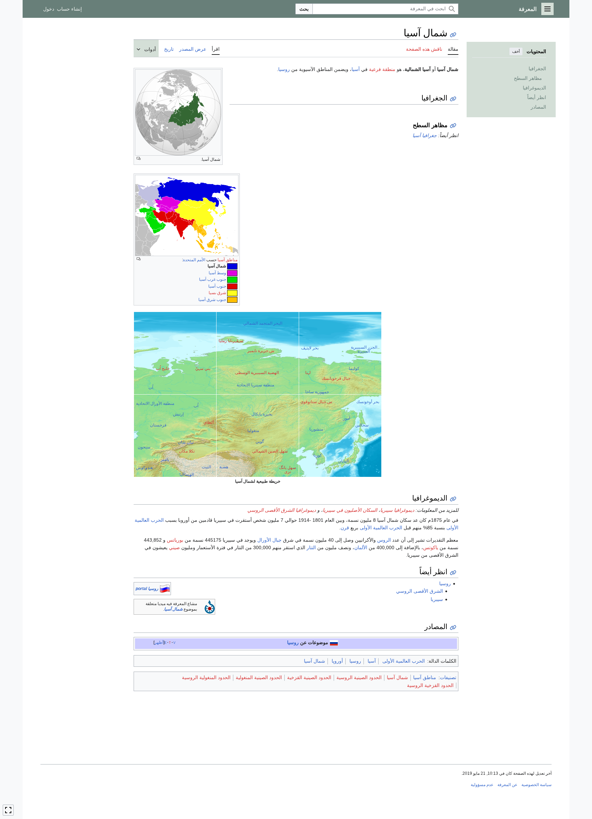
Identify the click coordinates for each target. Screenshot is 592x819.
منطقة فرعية (382, 69)
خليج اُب (163, 368)
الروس (384, 540)
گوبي (260, 441)
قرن (345, 527)
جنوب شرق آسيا (212, 299)
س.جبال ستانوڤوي (316, 401)
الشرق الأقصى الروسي (419, 591)
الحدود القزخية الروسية (430, 685)
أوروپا (337, 661)
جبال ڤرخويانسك (336, 378)
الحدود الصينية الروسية (359, 677)
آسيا (356, 69)
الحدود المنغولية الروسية (206, 677)
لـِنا (308, 372)
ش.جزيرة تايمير (260, 350)
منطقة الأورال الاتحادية (155, 403)
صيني (174, 547)
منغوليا (253, 430)
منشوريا (316, 429)
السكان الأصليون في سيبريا (350, 510)
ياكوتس (430, 547)
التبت (206, 467)
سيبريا (437, 599)
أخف (516, 51)
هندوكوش (144, 467)
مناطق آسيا (227, 259)
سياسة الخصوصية (536, 784)
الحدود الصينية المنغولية (259, 677)
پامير (165, 459)
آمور (346, 418)
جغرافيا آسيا (424, 135)
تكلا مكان (187, 451)
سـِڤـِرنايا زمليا (231, 340)
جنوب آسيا (217, 286)
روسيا (284, 69)
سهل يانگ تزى (287, 469)
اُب (150, 387)
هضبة (223, 467)
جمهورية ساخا (317, 391)
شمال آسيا (173, 609)
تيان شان (186, 442)
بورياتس (175, 540)
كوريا (317, 455)
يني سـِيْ (202, 368)
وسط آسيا (217, 272)
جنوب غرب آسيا (212, 279)
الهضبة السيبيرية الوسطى (257, 372)
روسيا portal (147, 588)
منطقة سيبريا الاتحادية (255, 385)
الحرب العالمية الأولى (381, 527)
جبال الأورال (269, 540)
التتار (311, 547)
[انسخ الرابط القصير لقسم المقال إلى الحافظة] (453, 98)
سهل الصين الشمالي (270, 451)
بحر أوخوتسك (367, 401)
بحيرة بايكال (261, 414)
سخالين (362, 425)
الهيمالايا (187, 474)
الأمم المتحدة (194, 259)
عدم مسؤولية (482, 784)
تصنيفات (448, 677)
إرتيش (178, 414)
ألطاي (209, 422)
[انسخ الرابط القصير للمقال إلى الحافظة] (453, 34)
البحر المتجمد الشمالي (262, 323)
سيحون (144, 447)
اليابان (343, 461)
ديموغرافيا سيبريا (397, 510)
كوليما (354, 368)
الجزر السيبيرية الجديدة (364, 349)
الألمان (360, 547)
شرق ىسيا (217, 292)
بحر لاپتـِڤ (310, 348)
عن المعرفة (507, 784)
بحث (304, 9)
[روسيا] (334, 642)
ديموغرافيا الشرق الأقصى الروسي (281, 510)
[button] (547, 9)
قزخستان (158, 425)
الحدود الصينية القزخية (309, 677)
